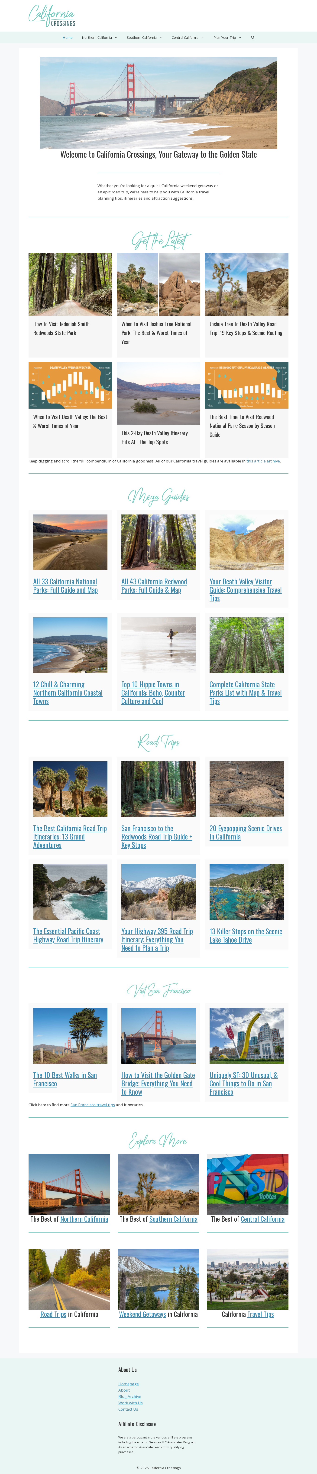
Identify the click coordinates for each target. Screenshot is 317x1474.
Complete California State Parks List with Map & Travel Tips (246, 692)
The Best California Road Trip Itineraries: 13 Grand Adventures (70, 836)
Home (68, 37)
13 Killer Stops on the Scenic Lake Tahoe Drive (246, 935)
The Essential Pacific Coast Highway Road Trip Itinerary (68, 935)
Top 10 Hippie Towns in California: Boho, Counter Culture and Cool (153, 692)
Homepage (128, 1383)
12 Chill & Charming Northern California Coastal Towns (68, 692)
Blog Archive (129, 1396)
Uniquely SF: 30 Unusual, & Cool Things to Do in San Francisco (244, 1083)
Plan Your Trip (224, 37)
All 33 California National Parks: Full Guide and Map (65, 585)
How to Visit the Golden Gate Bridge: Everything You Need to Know (158, 1083)
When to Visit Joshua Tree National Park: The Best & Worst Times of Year (156, 332)
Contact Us (128, 1409)
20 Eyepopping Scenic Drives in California (246, 832)
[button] (252, 37)
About (124, 1390)
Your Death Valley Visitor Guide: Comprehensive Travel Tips (246, 589)
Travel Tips (260, 1314)
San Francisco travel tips (93, 1104)
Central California (185, 37)
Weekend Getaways (142, 1314)
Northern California (97, 37)
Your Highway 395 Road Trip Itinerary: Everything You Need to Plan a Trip (157, 939)
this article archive (263, 461)
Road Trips (53, 1314)
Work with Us (130, 1403)
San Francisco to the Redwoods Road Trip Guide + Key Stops (156, 836)
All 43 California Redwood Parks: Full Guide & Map (154, 585)
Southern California (142, 37)
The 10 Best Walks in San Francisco (65, 1079)
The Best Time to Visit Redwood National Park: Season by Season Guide (242, 425)
